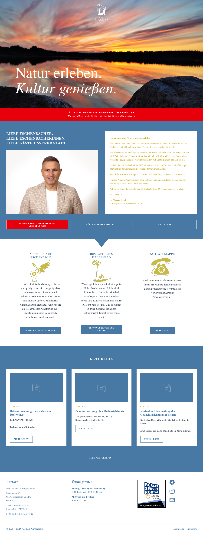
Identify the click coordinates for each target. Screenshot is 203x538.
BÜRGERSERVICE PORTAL (101, 224)
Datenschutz (179, 528)
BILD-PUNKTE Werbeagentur (29, 528)
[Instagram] (172, 491)
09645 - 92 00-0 (21, 505)
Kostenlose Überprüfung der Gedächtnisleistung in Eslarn (158, 413)
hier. (103, 419)
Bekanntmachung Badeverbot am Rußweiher (30, 413)
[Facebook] (172, 482)
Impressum (192, 528)
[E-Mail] (172, 500)
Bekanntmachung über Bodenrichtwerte (99, 411)
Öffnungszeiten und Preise (101, 329)
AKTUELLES (166, 224)
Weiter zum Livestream (40, 330)
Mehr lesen (162, 330)
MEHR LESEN (21, 439)
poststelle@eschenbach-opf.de (19, 513)
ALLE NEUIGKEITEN (101, 457)
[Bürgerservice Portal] (152, 494)
